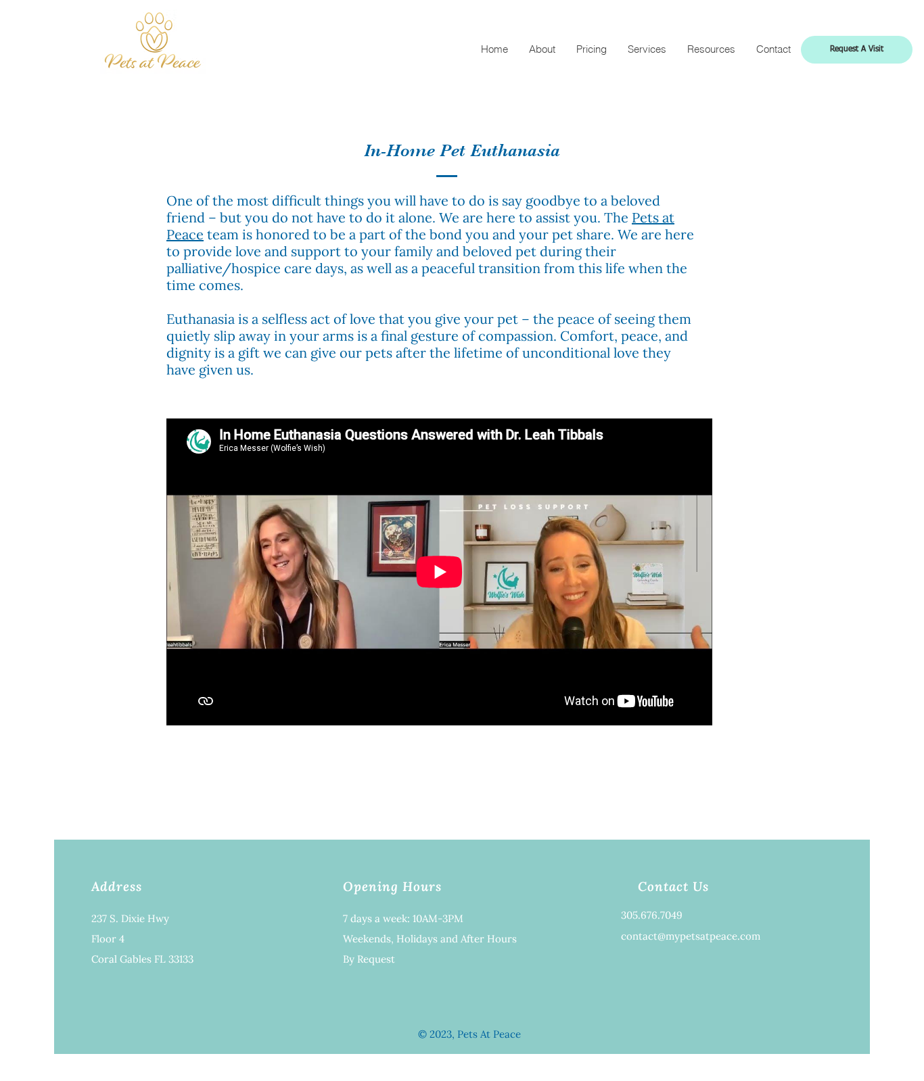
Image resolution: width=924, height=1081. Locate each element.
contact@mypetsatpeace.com (690, 936)
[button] (710, 49)
